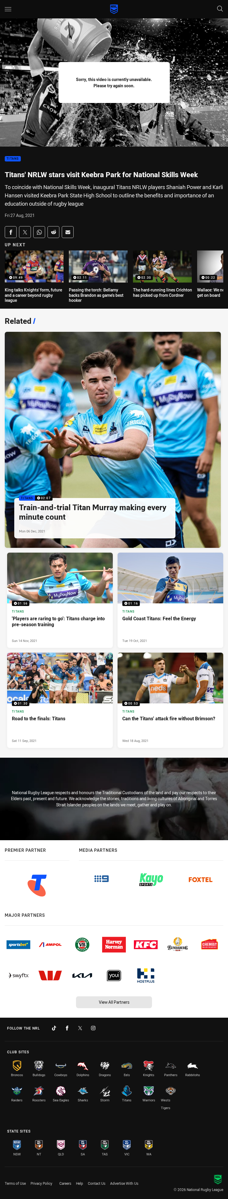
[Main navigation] (8, 9)
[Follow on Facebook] (67, 1028)
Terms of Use (15, 1183)
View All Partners (114, 1002)
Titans (13, 159)
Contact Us (96, 1183)
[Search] (220, 9)
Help (79, 1183)
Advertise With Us (124, 1183)
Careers (65, 1183)
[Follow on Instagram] (93, 1028)
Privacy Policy (41, 1183)
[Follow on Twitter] (80, 1028)
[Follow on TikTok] (54, 1028)
